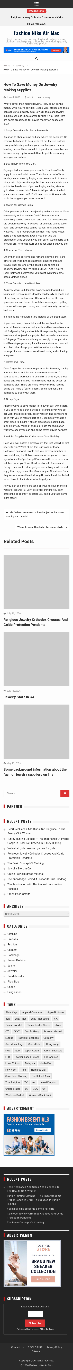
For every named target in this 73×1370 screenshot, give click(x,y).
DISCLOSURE (35, 1347)
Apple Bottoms (55, 1012)
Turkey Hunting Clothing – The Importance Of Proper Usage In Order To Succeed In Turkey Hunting (34, 1199)
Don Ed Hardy (32, 1031)
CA (56, 1018)
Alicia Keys (11, 1012)
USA (35, 1088)
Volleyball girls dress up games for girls (31, 848)
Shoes (11, 987)
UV (44, 1088)
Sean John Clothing (16, 1076)
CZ (7, 1031)
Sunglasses (14, 992)
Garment (12, 949)
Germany (48, 1037)
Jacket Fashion (16, 960)
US (26, 1088)
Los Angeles (51, 1056)
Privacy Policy (54, 1347)
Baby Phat (20, 1018)
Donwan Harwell (53, 1031)
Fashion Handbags (28, 1037)
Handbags (13, 955)
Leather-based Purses (27, 1056)
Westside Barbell (14, 1095)
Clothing (12, 934)
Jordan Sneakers (52, 1050)
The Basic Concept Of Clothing (25, 863)
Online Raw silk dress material (25, 873)
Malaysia (30, 1063)
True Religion (12, 1082)
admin (30, 97)
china (58, 1025)
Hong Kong (52, 1044)
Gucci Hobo (34, 1044)
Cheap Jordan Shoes (38, 1025)
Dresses (12, 939)
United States (12, 1088)
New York (10, 1069)
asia (7, 1018)
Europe (9, 1037)
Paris (23, 1069)
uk (33, 1082)
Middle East (46, 1063)
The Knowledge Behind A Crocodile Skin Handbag (36, 879)
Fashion (12, 944)
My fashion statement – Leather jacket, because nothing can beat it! (35, 514)
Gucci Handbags (14, 1044)
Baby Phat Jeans (40, 1018)
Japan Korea (32, 1050)
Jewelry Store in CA (19, 697)
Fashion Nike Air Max (36, 33)
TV (26, 1082)
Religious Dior (38, 1069)
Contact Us (17, 1347)
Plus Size (13, 981)
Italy (17, 1050)
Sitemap (36, 1351)
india (8, 1050)
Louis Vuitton (12, 1063)
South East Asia (41, 1076)
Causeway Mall (13, 1025)
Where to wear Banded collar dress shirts (40, 527)
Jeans (11, 965)
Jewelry (46, 97)
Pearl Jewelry (15, 976)
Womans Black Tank (40, 1095)
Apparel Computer (32, 1012)
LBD (7, 1056)
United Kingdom (48, 1082)
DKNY (17, 1031)
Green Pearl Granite (18, 894)
